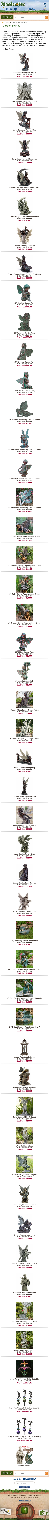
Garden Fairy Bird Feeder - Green (24, 1264)
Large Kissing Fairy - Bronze (24, 825)
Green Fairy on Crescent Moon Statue (24, 217)
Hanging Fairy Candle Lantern (24, 1057)
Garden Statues (24, 1466)
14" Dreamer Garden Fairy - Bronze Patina (24, 508)
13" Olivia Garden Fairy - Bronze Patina (24, 420)
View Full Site (25, 1500)
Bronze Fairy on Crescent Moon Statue (24, 188)
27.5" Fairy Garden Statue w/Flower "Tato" (24, 969)
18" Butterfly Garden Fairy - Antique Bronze (24, 565)
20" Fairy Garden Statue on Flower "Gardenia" (24, 998)
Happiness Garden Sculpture (24, 1087)
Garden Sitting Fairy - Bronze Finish (24, 710)
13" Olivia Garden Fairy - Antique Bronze (24, 536)
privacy (21, 1495)
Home (13, 22)
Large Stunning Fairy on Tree (24, 130)
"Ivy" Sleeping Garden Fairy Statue (24, 941)
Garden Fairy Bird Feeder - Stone (24, 912)
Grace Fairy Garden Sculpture (24, 1205)
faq (26, 1495)
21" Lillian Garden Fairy (24, 652)
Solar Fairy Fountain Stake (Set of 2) (24, 1379)
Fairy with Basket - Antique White (24, 1321)
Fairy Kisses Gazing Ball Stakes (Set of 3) (24, 1437)
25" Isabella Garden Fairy (24, 681)
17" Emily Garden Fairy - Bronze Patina (24, 479)
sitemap (38, 1495)
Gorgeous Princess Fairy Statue (24, 101)
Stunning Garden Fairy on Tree (24, 72)
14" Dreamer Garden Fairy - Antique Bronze (24, 623)
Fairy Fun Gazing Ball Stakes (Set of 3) (24, 1408)
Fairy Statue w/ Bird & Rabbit (24, 1117)
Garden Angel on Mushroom (24, 1350)
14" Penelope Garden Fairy (24, 333)
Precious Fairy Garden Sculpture (24, 1175)
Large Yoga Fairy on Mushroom (24, 159)
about (15, 1495)
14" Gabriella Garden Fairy (24, 391)
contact (31, 1495)
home (10, 1495)
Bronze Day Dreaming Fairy (24, 768)
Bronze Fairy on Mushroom (24, 1235)
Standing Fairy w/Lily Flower (24, 245)
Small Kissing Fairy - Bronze (24, 796)
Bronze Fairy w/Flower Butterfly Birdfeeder (24, 274)
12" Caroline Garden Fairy (24, 303)
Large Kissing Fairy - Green (24, 854)
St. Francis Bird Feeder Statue (24, 1293)
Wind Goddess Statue (24, 1146)
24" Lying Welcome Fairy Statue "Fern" (24, 1027)
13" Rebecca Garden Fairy (24, 362)
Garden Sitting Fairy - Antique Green (24, 739)
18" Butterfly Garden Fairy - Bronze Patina (24, 450)
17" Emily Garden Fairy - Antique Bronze (24, 594)
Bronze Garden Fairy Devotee (24, 883)
